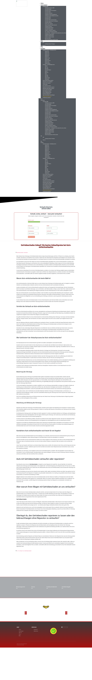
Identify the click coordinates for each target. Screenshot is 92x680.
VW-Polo (46, 71)
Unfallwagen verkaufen (48, 26)
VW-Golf (46, 66)
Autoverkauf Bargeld (48, 9)
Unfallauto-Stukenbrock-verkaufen (50, 30)
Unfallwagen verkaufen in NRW (49, 8)
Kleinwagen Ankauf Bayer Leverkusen (48, 88)
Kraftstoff (49, 231)
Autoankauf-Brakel (48, 17)
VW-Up (46, 74)
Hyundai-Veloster (47, 63)
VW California (47, 79)
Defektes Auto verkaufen (49, 23)
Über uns (44, 45)
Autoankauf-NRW (45, 6)
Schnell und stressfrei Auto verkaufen (48, 87)
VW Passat (46, 72)
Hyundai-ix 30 (47, 54)
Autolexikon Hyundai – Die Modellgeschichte (49, 50)
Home (42, 3)
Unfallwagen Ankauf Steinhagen (50, 44)
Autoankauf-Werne (48, 11)
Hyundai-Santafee (48, 60)
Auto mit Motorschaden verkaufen (48, 80)
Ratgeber (43, 48)
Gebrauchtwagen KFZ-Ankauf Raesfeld (51, 25)
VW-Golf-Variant (47, 77)
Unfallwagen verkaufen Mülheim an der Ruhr (51, 15)
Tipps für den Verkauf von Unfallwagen (49, 95)
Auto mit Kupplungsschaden (47, 92)
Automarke (30, 225)
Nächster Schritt (31, 237)
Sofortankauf (44, 5)
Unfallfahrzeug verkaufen (47, 97)
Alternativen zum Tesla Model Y (47, 81)
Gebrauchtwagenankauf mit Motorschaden (51, 39)
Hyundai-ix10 (47, 51)
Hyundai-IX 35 (47, 55)
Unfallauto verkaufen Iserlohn (49, 37)
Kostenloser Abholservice (47, 93)
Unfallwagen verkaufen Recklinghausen (51, 14)
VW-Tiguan (46, 68)
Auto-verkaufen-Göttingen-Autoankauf (51, 31)
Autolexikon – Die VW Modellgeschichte (49, 64)
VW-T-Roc (46, 67)
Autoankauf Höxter (48, 18)
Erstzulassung (30, 231)
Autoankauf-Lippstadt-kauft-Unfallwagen (51, 21)
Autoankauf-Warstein (48, 22)
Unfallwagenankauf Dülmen (49, 27)
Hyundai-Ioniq (47, 62)
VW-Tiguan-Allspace (48, 70)
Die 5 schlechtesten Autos (47, 85)
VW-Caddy (46, 75)
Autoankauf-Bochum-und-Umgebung (50, 10)
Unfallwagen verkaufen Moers (49, 34)
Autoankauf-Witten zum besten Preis (50, 19)
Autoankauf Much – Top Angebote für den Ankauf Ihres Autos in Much (55, 33)
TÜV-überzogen (45, 84)
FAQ (42, 41)
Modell (48, 225)
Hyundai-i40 (47, 56)
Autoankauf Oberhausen (48, 13)
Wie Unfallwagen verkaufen (47, 91)
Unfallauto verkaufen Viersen (49, 35)
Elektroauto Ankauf (48, 38)
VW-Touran (46, 76)
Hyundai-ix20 (47, 52)
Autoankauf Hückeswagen (49, 29)
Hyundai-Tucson (47, 58)
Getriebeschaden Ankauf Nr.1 (47, 96)
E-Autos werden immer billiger (47, 89)
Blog (42, 47)
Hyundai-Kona (47, 59)
